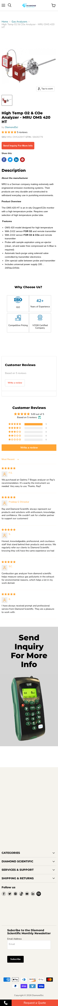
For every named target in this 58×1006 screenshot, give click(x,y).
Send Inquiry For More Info (18, 145)
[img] (8, 468)
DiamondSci (11, 127)
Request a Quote (35, 1003)
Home (5, 21)
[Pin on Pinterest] (22, 159)
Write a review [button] (29, 447)
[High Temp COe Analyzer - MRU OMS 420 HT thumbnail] (7, 100)
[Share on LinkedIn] (16, 159)
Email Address (14, 938)
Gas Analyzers (19, 21)
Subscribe (15, 959)
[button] (9, 132)
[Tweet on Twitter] (10, 159)
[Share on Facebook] (4, 159)
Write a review (15, 382)
